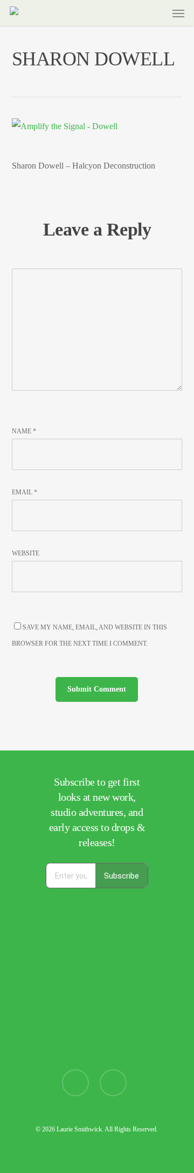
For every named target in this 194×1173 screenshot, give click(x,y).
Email (24, 492)
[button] (178, 13)
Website (25, 553)
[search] (136, 12)
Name (24, 431)
